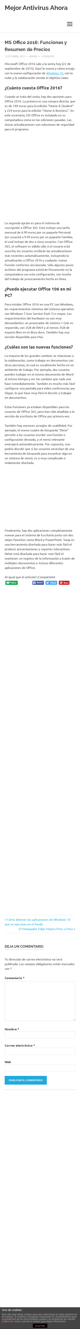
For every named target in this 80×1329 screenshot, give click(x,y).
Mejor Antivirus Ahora (36, 7)
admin (33, 56)
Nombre (12, 1029)
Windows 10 (54, 73)
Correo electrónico (20, 1045)
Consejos (48, 56)
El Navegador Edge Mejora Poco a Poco (46, 929)
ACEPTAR (40, 1326)
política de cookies (12, 1321)
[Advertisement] (40, 176)
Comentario (14, 978)
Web (8, 1062)
